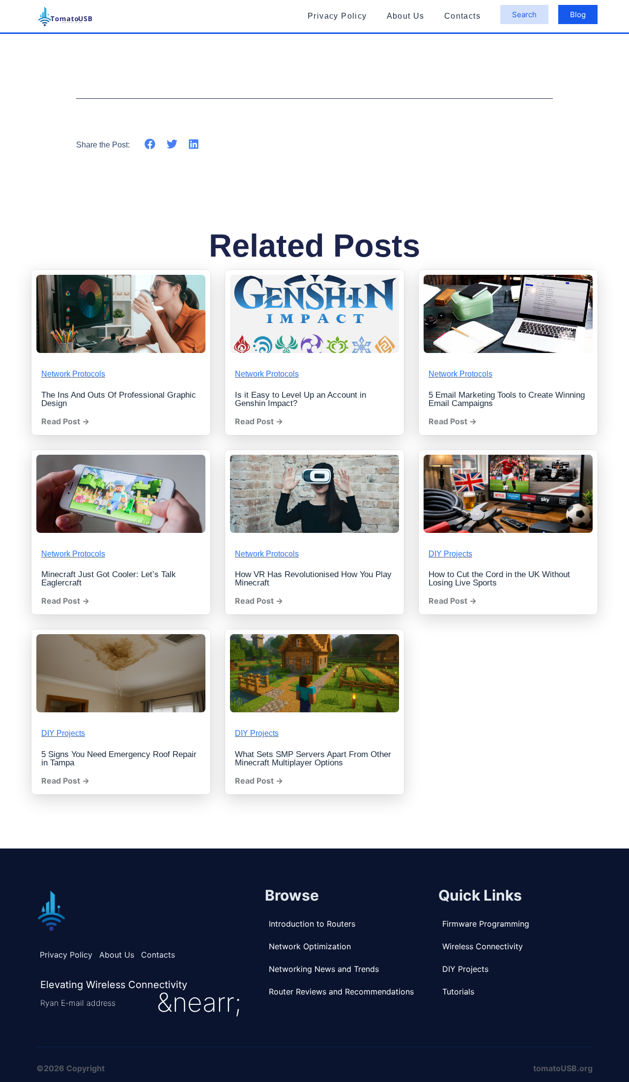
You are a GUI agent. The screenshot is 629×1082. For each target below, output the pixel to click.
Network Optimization (310, 946)
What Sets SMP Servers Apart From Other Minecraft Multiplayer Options (313, 758)
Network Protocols (73, 374)
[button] (150, 143)
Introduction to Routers (312, 924)
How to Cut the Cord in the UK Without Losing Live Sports (499, 578)
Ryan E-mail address (77, 1003)
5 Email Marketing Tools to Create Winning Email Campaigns (507, 399)
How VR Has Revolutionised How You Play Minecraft (313, 578)
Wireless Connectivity (482, 946)
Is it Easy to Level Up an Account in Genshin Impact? (300, 399)
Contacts (462, 16)
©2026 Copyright (70, 1068)
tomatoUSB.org (563, 1068)
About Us (406, 16)
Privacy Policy (337, 16)
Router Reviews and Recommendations (341, 991)
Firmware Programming (485, 924)
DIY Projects (450, 554)
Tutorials (458, 991)
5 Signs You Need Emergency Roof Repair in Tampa (119, 758)
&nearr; (199, 1002)
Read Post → (65, 421)
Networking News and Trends (324, 969)
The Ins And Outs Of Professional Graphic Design (118, 399)
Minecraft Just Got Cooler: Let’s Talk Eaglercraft (108, 578)
